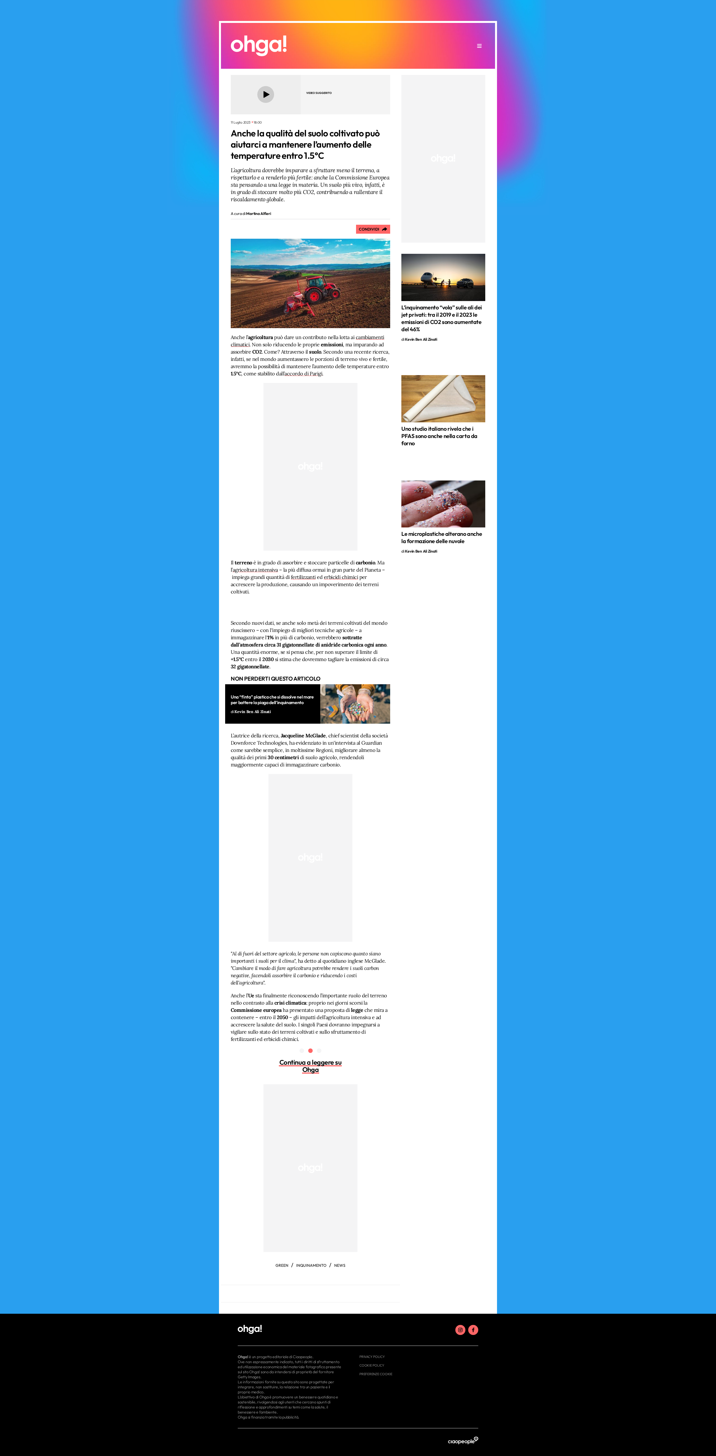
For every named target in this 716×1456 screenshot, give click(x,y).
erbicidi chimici (341, 577)
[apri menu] (479, 46)
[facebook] (473, 1330)
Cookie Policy (371, 1365)
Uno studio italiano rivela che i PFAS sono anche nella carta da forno (439, 436)
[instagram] (460, 1330)
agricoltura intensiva (255, 570)
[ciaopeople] (463, 1441)
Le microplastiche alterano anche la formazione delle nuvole (441, 537)
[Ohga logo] (259, 45)
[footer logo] (290, 1329)
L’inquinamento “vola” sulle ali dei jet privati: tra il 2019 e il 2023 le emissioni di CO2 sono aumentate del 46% (441, 318)
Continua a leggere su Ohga (310, 1066)
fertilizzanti (303, 577)
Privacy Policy (372, 1357)
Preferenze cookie (375, 1374)
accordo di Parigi (303, 373)
